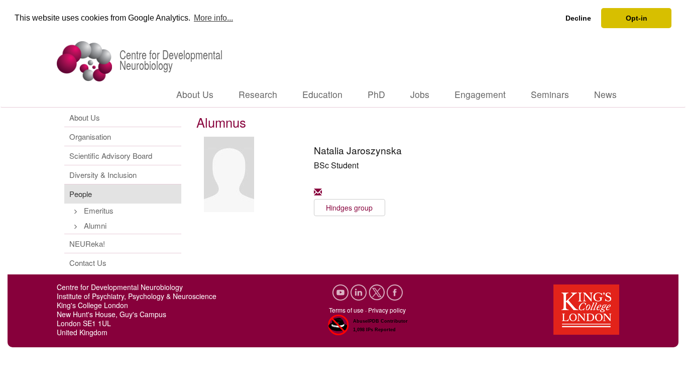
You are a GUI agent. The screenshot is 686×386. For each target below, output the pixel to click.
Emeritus (98, 210)
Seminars (550, 94)
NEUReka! (87, 243)
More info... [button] (213, 18)
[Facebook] (395, 291)
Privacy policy (387, 310)
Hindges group (349, 208)
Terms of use (346, 310)
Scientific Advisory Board (110, 155)
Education (322, 94)
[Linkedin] (360, 291)
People (80, 193)
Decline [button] (578, 18)
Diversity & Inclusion (103, 174)
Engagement (480, 94)
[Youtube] (341, 291)
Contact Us (87, 262)
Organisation (90, 136)
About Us (194, 94)
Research (258, 94)
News (605, 94)
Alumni (95, 225)
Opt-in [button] (636, 18)
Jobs (419, 94)
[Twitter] (378, 291)
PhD (376, 94)
